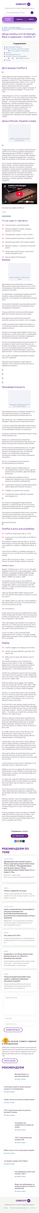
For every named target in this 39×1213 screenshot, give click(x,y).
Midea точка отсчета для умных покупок (19, 1150)
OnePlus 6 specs (23, 58)
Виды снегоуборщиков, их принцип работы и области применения (25, 1186)
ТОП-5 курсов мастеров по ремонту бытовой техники (17, 1111)
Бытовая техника (8, 19)
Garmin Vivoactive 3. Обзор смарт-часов (19, 278)
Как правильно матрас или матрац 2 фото (25, 1172)
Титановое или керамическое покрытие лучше (24, 1125)
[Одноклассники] (18, 841)
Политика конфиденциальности (19, 1207)
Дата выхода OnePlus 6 (14, 47)
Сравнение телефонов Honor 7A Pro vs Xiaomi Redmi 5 (19, 405)
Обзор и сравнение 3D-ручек (15, 891)
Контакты (32, 1207)
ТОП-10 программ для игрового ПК (23, 1138)
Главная (6, 1207)
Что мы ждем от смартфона (19, 51)
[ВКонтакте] (15, 841)
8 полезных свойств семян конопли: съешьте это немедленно (17, 1088)
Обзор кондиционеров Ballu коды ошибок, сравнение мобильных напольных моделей (17, 979)
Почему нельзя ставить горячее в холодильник (19, 1042)
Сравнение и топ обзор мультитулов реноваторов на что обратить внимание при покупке (18, 956)
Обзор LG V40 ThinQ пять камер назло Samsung (19, 139)
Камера (8, 52)
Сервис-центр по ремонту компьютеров (19, 1099)
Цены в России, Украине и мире (17, 49)
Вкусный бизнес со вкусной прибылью (22, 1075)
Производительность (13, 54)
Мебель (31, 19)
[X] (23, 841)
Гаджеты (19, 19)
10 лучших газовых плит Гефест (16, 1161)
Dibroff (23, 4)
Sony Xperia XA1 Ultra (12, 935)
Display (8, 60)
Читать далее (10, 1061)
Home (5, 27)
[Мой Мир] (21, 841)
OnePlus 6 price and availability (16, 56)
